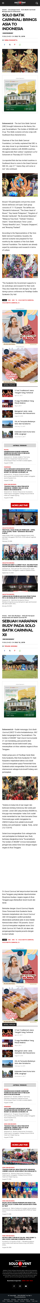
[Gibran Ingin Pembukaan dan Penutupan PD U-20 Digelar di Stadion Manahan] (20, 584)
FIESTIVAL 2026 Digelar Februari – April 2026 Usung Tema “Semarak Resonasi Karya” (18, 531)
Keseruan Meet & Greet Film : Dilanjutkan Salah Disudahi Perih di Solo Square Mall (19, 565)
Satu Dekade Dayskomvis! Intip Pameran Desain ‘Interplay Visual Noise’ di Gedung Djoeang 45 (18, 470)
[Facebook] (4, 44)
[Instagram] (20, 1286)
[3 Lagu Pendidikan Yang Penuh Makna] (7, 403)
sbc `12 (14, 300)
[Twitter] (9, 44)
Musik (6, 449)
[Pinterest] (14, 44)
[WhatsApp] (20, 44)
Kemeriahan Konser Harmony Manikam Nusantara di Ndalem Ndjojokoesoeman (17, 453)
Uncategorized (14, 10)
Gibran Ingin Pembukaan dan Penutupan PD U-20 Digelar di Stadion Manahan (19, 597)
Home (4, 10)
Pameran (7, 467)
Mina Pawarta (11, 40)
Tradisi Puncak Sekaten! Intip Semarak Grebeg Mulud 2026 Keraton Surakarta (16, 488)
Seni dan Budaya (10, 484)
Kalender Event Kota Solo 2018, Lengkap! (25, 433)
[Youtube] (26, 1286)
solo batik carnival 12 (10, 303)
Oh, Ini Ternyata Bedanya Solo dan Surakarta (25, 422)
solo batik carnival (26, 300)
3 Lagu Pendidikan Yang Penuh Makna (24, 402)
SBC (9, 300)
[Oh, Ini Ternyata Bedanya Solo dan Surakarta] (7, 424)
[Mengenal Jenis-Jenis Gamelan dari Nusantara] (7, 414)
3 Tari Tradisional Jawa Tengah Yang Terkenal (24, 391)
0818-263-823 (27, 1281)
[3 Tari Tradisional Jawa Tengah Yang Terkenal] (7, 393)
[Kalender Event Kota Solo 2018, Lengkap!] (7, 434)
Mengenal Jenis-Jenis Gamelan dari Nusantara (25, 412)
